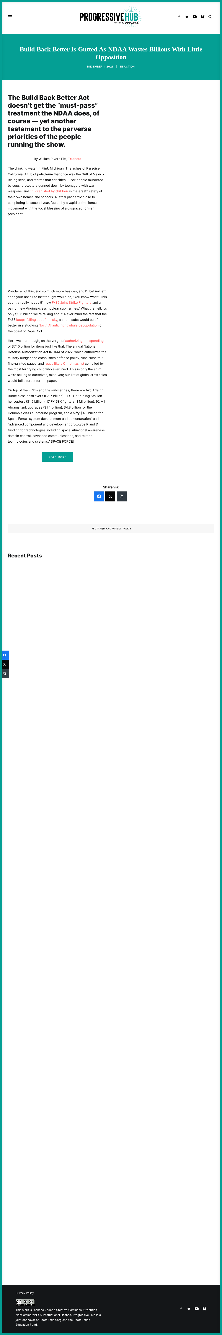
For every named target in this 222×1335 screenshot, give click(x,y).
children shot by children (49, 191)
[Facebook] (99, 496)
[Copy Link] (122, 496)
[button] (180, 16)
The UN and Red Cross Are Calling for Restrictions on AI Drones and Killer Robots (76, 884)
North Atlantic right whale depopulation (69, 325)
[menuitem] (180, 16)
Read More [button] (57, 457)
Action (129, 66)
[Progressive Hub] (111, 17)
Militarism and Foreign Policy (111, 528)
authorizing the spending (84, 341)
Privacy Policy (25, 1293)
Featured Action (29, 707)
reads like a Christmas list (64, 363)
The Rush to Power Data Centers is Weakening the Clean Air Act (63, 1055)
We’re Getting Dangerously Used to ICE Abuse (50, 1247)
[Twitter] (110, 496)
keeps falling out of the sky (36, 320)
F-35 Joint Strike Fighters (71, 302)
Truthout (74, 159)
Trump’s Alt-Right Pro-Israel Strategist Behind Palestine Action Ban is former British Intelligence (88, 713)
